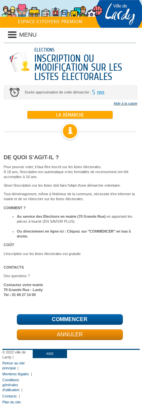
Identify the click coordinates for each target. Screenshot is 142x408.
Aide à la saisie (125, 103)
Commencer (70, 319)
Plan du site (11, 402)
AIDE (49, 353)
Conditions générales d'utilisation (10, 385)
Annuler (70, 334)
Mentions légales (15, 374)
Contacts (9, 396)
